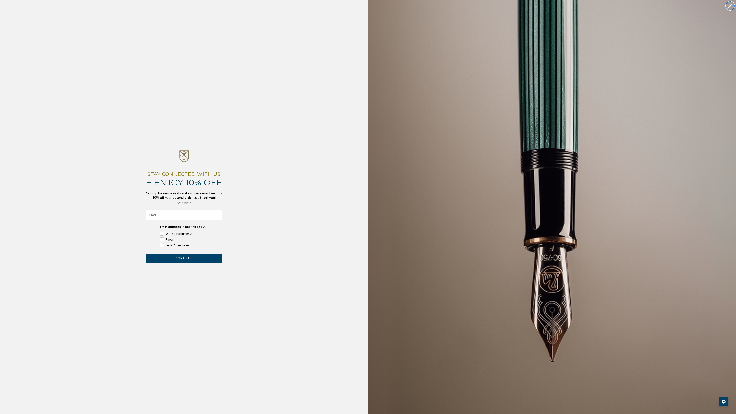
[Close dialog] (730, 6)
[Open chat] (723, 401)
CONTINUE (184, 258)
